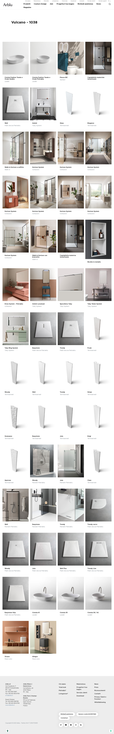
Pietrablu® (62, 690)
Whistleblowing (100, 702)
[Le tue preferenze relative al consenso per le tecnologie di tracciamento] (111, 731)
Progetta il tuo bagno (65, 4)
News (98, 4)
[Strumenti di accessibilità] (7, 731)
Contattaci (64, 718)
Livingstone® (63, 693)
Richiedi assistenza (85, 4)
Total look (62, 687)
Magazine (27, 7)
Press (96, 687)
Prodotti (26, 4)
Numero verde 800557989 (87, 714)
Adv (51, 4)
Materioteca (81, 684)
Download (80, 696)
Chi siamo (62, 684)
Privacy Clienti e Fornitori (100, 698)
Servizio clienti (82, 692)
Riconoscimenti (99, 690)
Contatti (97, 693)
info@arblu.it (9, 695)
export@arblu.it (10, 705)
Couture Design (40, 4)
